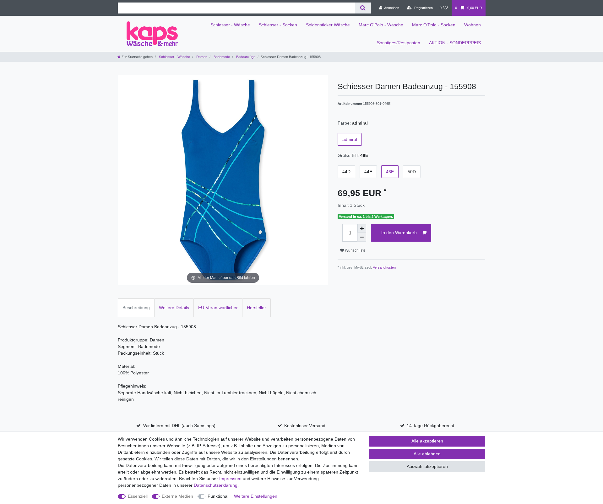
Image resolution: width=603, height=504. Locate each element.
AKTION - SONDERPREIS (455, 42)
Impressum (230, 478)
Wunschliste (355, 250)
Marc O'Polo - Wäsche (381, 24)
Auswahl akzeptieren (427, 466)
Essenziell (138, 496)
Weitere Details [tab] (174, 307)
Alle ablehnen (427, 453)
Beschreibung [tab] (136, 307)
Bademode (221, 57)
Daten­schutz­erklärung (215, 485)
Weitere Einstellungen (255, 496)
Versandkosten (384, 267)
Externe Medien (177, 496)
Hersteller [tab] (256, 307)
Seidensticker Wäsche (328, 24)
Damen (201, 57)
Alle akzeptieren (427, 440)
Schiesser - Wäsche (230, 24)
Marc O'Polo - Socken (433, 24)
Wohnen (472, 24)
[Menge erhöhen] (361, 228)
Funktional (218, 496)
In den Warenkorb (399, 232)
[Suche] (363, 8)
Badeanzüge (245, 57)
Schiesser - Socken (278, 24)
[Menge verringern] (361, 237)
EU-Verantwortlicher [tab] (218, 307)
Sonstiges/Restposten (398, 42)
